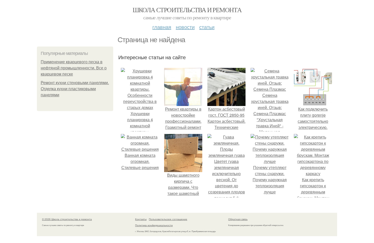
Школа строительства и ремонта (187, 9)
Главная (161, 27)
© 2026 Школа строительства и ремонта (67, 219)
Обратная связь (238, 219)
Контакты (141, 219)
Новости (185, 27)
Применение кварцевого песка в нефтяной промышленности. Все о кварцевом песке (74, 68)
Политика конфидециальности (154, 225)
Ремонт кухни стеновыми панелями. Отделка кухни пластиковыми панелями (75, 89)
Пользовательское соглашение (168, 219)
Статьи (206, 27)
